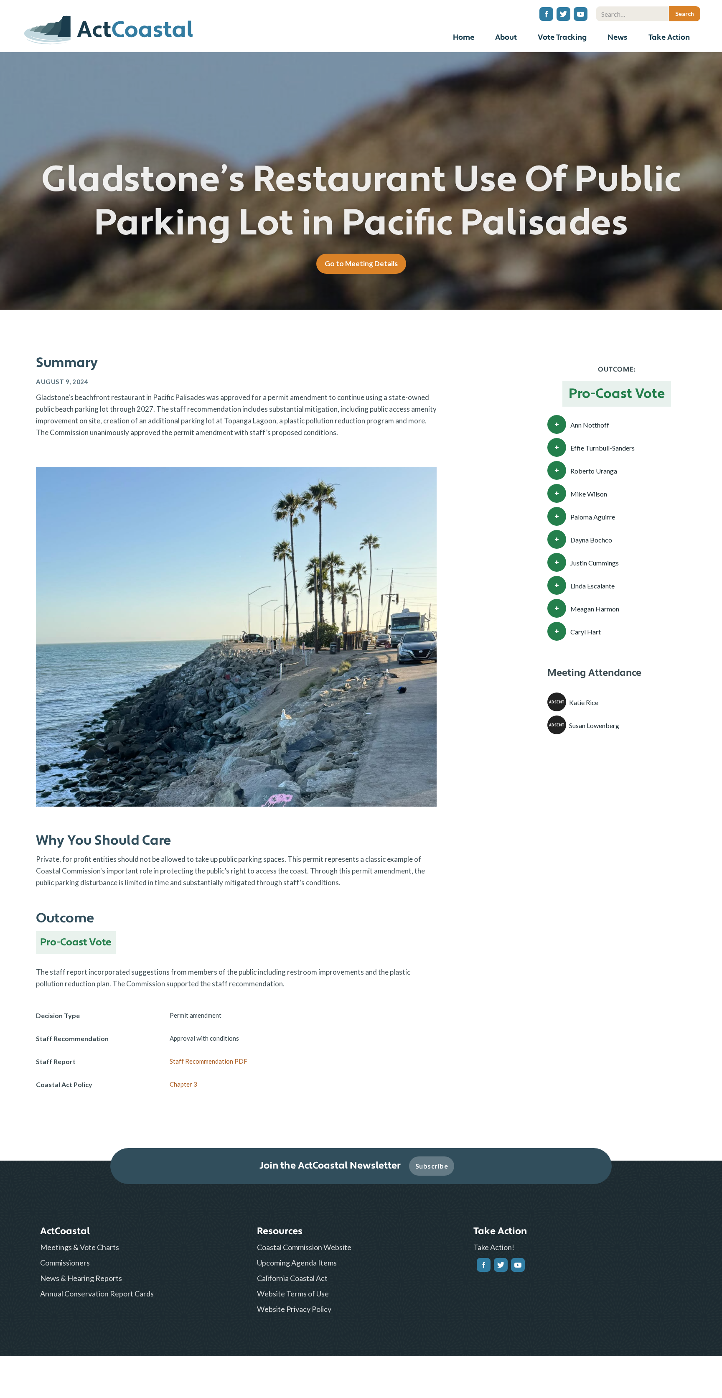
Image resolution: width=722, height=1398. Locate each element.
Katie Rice (583, 702)
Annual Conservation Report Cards (97, 1293)
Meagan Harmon (594, 609)
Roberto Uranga (593, 471)
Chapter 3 (183, 1084)
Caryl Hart (585, 632)
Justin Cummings (594, 563)
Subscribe (431, 1166)
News (618, 37)
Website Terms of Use (293, 1293)
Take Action (669, 37)
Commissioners (65, 1262)
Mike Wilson (588, 494)
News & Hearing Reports (81, 1278)
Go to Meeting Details (361, 263)
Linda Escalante (592, 586)
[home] (108, 27)
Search (693, 2)
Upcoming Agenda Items (297, 1262)
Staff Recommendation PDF (208, 1061)
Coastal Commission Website (304, 1247)
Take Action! (493, 1247)
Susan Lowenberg (594, 725)
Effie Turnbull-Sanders (602, 448)
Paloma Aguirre (592, 517)
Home (463, 37)
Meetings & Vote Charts (79, 1247)
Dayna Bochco (591, 540)
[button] (506, 38)
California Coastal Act (292, 1278)
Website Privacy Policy (294, 1309)
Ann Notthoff (589, 425)
